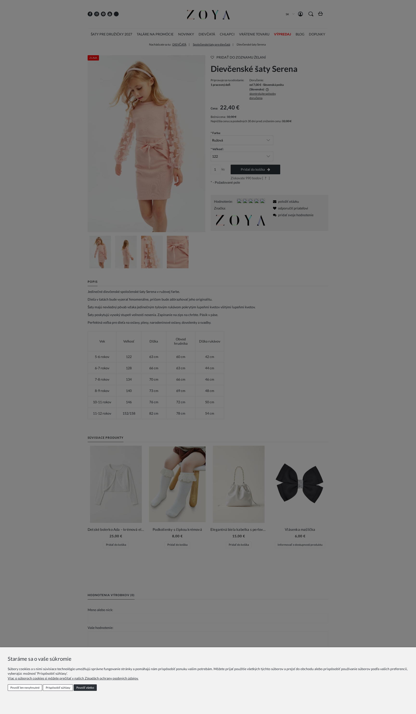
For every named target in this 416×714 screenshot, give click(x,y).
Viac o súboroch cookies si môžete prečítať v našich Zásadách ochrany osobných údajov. (73, 678)
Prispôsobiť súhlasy (58, 687)
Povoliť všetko (85, 687)
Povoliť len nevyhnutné (24, 687)
